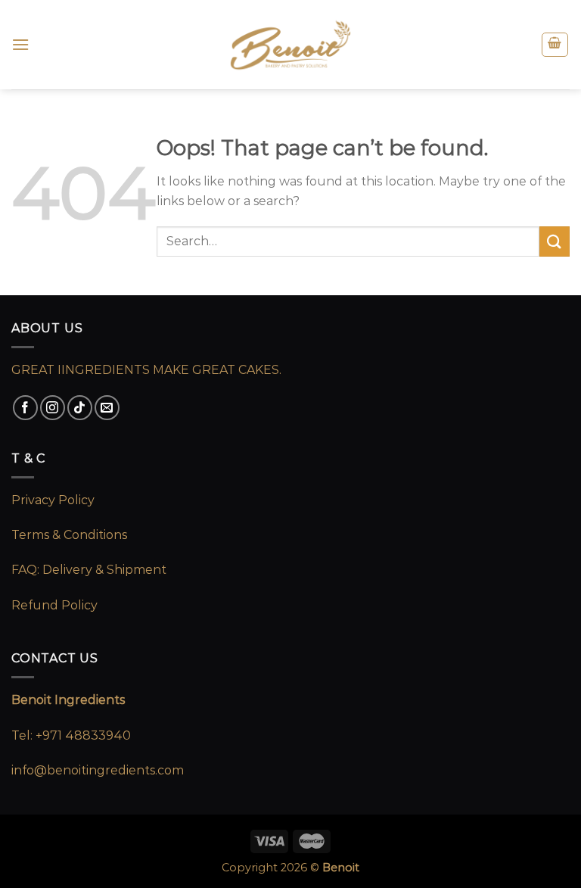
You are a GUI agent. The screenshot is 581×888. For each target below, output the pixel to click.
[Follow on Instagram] (52, 407)
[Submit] (554, 241)
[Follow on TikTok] (79, 407)
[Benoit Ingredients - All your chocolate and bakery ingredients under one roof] (290, 45)
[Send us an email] (107, 407)
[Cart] (555, 45)
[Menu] (20, 44)
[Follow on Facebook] (25, 407)
